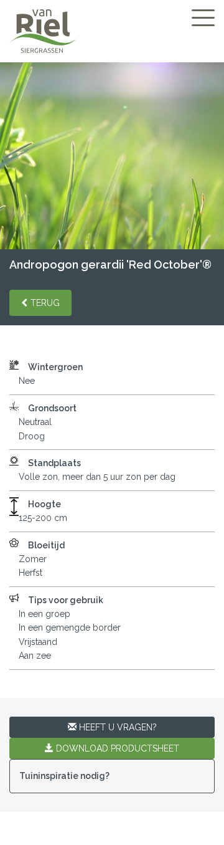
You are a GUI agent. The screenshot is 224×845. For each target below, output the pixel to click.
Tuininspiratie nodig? (64, 776)
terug (45, 303)
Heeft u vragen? (117, 727)
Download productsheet (116, 748)
